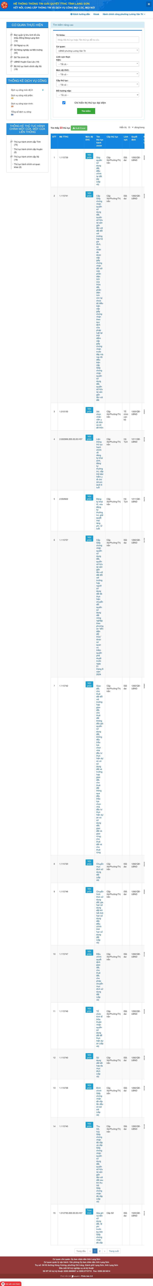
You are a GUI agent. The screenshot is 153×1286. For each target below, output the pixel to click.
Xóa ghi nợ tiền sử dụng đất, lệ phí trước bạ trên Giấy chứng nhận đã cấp (99, 1227)
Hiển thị (123, 127)
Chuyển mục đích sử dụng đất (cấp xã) (100, 871)
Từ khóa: (60, 35)
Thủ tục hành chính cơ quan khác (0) (27, 166)
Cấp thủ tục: (62, 80)
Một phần (89, 156)
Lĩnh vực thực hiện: (63, 58)
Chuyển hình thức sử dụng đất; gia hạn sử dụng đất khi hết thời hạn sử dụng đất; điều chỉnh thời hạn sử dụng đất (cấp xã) (100, 917)
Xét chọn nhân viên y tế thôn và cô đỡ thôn (99, 419)
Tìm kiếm (86, 111)
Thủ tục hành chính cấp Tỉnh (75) (27, 143)
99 (12, 114)
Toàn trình (89, 1211)
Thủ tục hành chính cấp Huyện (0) (28, 151)
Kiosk (96, 14)
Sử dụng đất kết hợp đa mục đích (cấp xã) (99, 1067)
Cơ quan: (60, 46)
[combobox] (97, 50)
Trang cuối (114, 1250)
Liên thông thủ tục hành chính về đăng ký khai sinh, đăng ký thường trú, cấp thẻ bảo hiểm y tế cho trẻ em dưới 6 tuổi (99, 463)
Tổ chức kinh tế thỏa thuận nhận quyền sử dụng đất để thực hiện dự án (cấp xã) (99, 1028)
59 (12, 106)
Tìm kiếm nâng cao (63, 24)
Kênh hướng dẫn (81, 14)
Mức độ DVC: (62, 70)
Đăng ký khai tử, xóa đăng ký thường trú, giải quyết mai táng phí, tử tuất (99, 513)
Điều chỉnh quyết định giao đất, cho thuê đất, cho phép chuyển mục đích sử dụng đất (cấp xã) (99, 976)
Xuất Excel (80, 128)
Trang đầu (81, 1250)
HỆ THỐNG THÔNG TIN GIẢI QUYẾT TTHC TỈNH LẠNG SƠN (51, 3)
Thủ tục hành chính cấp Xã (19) (26, 158)
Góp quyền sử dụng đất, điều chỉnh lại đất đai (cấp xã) (99, 171)
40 (12, 98)
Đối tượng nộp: (63, 90)
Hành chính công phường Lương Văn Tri (123, 14)
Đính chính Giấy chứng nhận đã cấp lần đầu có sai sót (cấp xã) (99, 1101)
